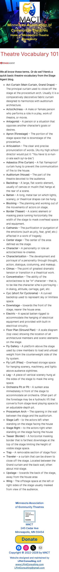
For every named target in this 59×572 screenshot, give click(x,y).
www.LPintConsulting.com (29, 564)
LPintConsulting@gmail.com (29, 567)
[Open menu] (29, 45)
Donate (29, 539)
